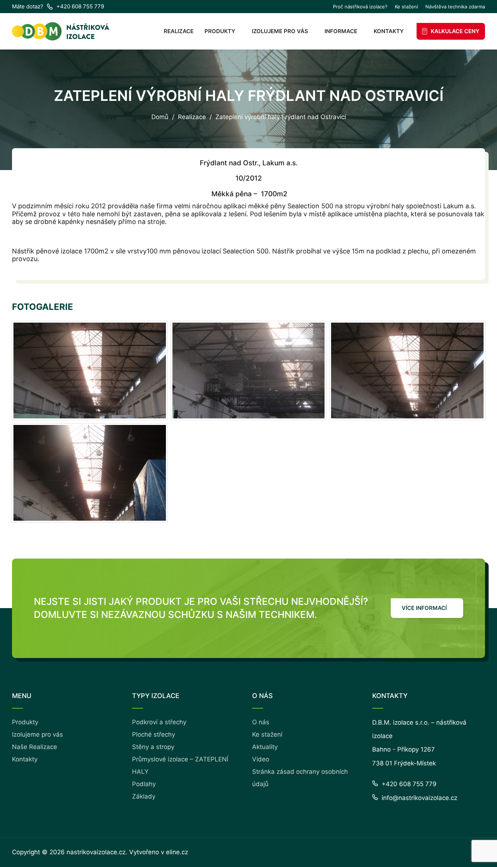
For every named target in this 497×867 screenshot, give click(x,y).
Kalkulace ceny (455, 31)
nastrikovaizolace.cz (96, 852)
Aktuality (265, 746)
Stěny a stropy (153, 746)
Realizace (179, 31)
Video (260, 759)
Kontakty (389, 31)
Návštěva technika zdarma (455, 6)
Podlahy (144, 784)
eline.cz (177, 852)
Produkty (219, 31)
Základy (143, 796)
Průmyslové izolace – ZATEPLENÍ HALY (180, 765)
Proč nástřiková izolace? (360, 6)
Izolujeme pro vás (280, 31)
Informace (341, 31)
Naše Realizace (34, 746)
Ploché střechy (153, 734)
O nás (260, 722)
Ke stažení (406, 6)
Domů (159, 117)
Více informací (424, 607)
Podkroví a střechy (159, 722)
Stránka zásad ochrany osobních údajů (300, 778)
